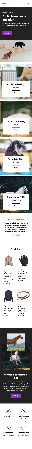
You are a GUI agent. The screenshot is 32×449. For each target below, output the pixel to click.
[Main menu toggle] (28, 3)
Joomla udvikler (21, 445)
